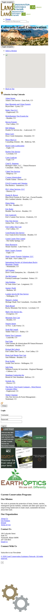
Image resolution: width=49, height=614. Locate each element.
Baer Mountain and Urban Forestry (18, 104)
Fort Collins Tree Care (13, 227)
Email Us (4, 542)
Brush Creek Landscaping (14, 146)
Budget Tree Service (12, 152)
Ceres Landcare (11, 158)
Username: (5, 415)
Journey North (10, 288)
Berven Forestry (11, 122)
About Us (4, 519)
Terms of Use (6, 525)
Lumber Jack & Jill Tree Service (17, 294)
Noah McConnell (11, 330)
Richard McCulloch (12, 349)
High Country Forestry (13, 250)
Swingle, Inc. (10, 381)
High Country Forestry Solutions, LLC (19, 256)
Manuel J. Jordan (11, 300)
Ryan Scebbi (10, 361)
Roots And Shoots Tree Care (15, 355)
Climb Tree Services (12, 171)
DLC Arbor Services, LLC (15, 189)
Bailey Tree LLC (11, 110)
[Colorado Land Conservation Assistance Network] (21, 9)
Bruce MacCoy (11, 140)
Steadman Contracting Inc (14, 375)
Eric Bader (9, 209)
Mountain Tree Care (12, 318)
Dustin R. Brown (11, 195)
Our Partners (5, 521)
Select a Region (11, 51)
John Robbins (10, 282)
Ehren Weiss (9, 203)
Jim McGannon (11, 276)
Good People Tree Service (14, 233)
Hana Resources (11, 245)
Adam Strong (10, 98)
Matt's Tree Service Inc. (13, 312)
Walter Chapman (11, 395)
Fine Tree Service (11, 221)
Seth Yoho (9, 367)
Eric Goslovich (10, 215)
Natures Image (10, 324)
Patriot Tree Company (13, 335)
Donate (8, 19)
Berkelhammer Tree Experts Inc (16, 116)
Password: (4, 419)
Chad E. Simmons (12, 163)
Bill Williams (10, 128)
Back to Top (9, 89)
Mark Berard (10, 306)
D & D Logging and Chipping (16, 183)
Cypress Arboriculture (13, 177)
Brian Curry (9, 134)
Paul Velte (9, 341)
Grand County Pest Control (15, 239)
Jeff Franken (9, 270)
